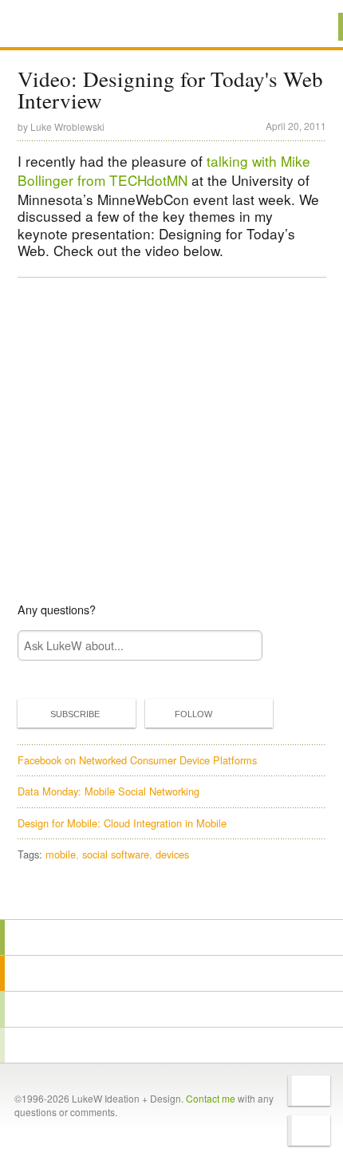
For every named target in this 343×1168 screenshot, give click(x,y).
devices (172, 854)
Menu (311, 26)
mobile (60, 854)
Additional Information (71, 26)
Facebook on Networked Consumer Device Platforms (137, 759)
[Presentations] (171, 1009)
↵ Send (239, 646)
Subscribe (75, 714)
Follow (193, 714)
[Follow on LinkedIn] (309, 1130)
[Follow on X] (309, 1090)
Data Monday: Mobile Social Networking (108, 791)
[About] (171, 937)
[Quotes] (171, 973)
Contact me (210, 1098)
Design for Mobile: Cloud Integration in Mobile (122, 823)
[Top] (171, 896)
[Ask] (171, 1045)
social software (115, 854)
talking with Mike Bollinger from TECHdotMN (164, 170)
